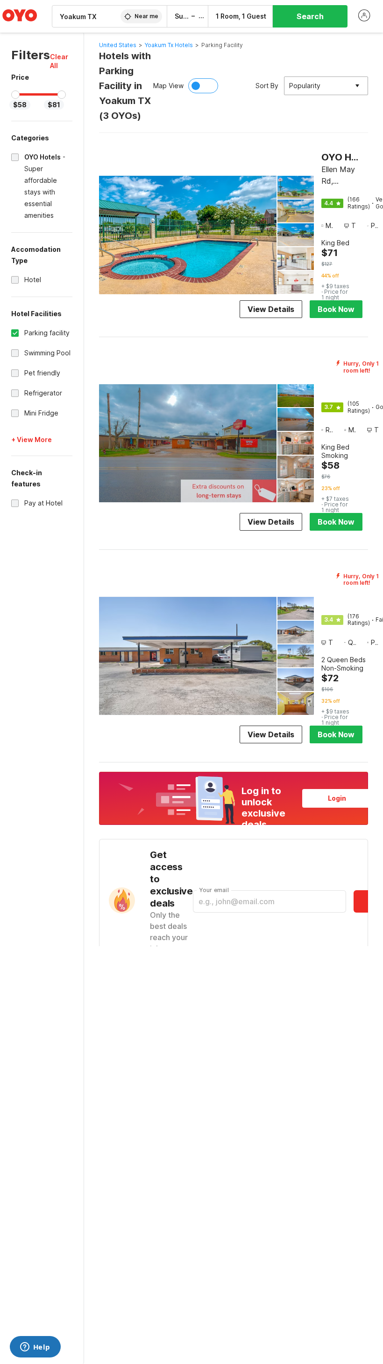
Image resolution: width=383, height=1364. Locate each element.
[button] (61, 61)
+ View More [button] (31, 439)
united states (117, 45)
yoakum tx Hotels (169, 45)
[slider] (15, 94)
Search (310, 16)
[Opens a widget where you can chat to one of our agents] (35, 1347)
